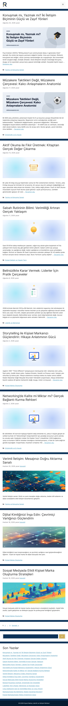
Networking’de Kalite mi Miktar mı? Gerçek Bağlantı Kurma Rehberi (33, 397)
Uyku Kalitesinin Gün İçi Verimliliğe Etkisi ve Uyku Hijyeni (23, 689)
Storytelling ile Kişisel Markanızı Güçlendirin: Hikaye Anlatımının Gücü (29, 335)
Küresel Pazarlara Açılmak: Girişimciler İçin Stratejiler (21, 683)
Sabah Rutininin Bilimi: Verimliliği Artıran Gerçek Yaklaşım (23, 662)
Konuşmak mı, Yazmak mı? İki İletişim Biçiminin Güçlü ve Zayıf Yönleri (29, 17)
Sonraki (15, 625)
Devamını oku (7, 64)
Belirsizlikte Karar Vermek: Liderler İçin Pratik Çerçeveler (22, 665)
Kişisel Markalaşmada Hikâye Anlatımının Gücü (19, 695)
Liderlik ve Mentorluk (12, 323)
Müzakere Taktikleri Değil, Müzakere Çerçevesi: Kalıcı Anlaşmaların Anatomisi (32, 82)
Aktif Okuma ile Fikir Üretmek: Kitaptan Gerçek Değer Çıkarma (31, 147)
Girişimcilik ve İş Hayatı (13, 135)
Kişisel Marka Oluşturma (13, 385)
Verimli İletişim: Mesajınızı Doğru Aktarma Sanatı (20, 674)
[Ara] (62, 636)
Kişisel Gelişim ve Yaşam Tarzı (16, 260)
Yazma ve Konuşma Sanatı (14, 70)
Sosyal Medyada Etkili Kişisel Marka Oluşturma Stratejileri (28, 572)
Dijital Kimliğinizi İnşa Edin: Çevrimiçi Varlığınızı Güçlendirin (29, 516)
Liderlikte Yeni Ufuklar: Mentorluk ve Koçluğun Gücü (21, 686)
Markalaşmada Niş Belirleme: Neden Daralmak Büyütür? (22, 692)
